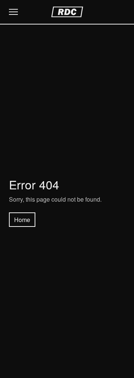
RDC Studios (67, 11)
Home (22, 219)
